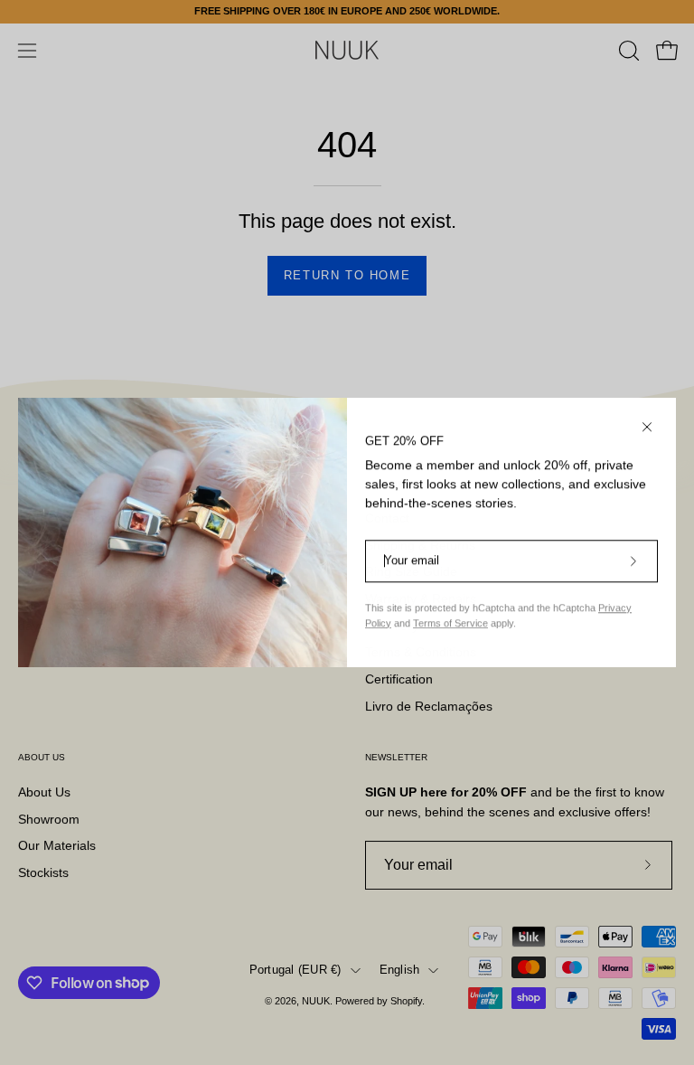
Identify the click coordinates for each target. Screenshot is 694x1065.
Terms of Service (450, 622)
